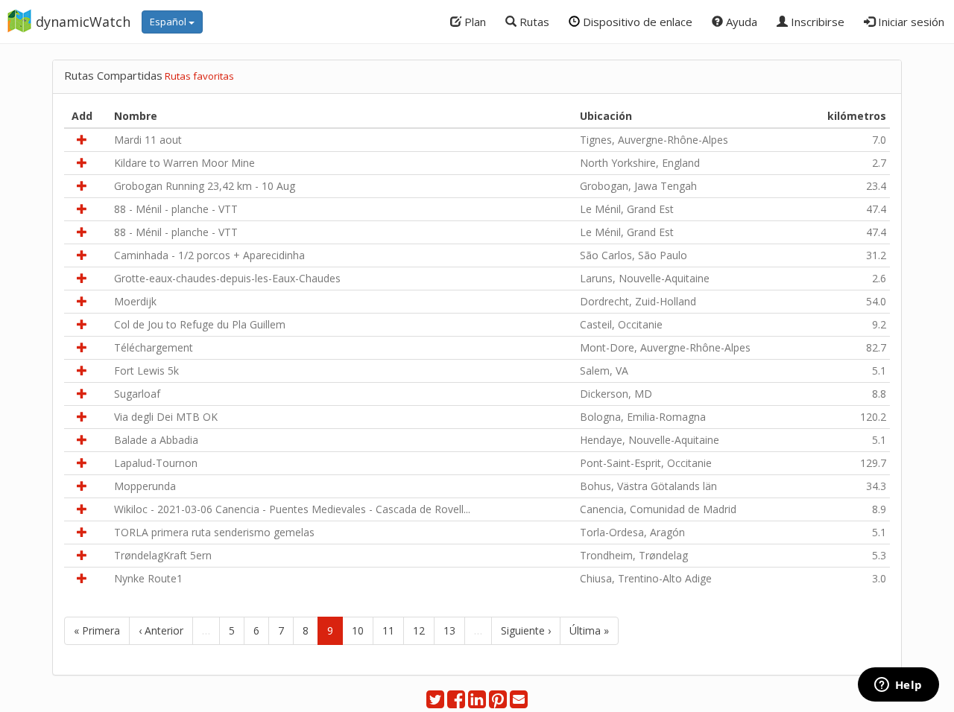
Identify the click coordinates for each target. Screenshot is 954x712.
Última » (589, 630)
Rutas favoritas (199, 76)
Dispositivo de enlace (636, 21)
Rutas (533, 21)
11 (388, 630)
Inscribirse (816, 21)
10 (358, 630)
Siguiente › (526, 630)
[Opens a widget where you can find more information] (898, 686)
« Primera (97, 630)
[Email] (519, 703)
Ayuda (740, 21)
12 (419, 630)
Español (169, 21)
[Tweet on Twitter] (435, 703)
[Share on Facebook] (456, 703)
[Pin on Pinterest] (498, 703)
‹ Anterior (161, 630)
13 (449, 630)
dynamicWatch (83, 21)
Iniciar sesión (909, 21)
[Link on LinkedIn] (477, 703)
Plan (473, 21)
